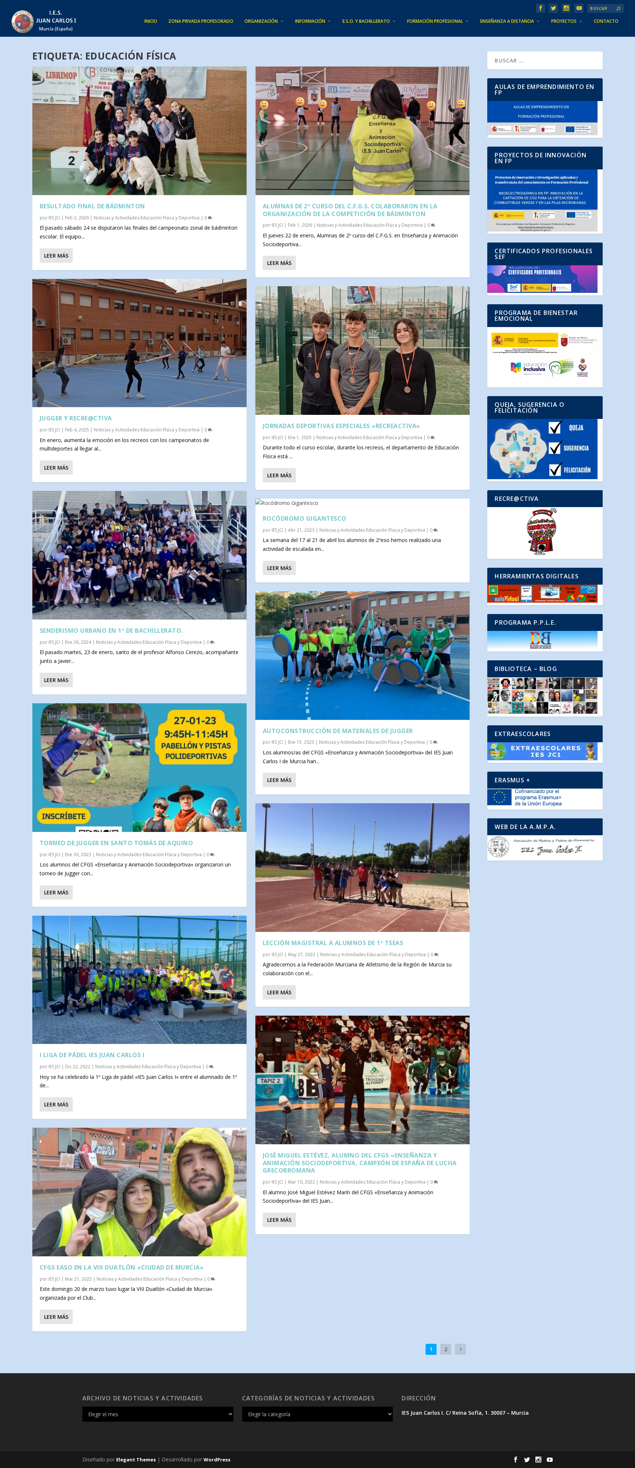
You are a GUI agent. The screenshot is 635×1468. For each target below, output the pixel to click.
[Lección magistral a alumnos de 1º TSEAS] (362, 867)
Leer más (56, 255)
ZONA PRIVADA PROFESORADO (200, 21)
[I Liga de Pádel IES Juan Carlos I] (139, 980)
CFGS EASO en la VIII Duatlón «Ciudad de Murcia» (122, 1267)
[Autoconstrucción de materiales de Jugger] (362, 655)
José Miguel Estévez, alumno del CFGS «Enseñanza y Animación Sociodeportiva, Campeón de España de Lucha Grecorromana (360, 1163)
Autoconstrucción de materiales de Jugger (338, 731)
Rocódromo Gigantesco (305, 518)
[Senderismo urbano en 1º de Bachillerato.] (139, 555)
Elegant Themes (136, 1459)
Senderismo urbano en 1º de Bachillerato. (111, 631)
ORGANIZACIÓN (261, 21)
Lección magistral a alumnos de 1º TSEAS (333, 943)
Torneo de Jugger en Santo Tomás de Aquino (116, 843)
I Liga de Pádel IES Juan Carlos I (92, 1055)
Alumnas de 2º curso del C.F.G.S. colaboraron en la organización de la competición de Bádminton (350, 210)
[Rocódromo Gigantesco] (362, 503)
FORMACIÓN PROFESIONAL (435, 21)
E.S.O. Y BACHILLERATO (366, 21)
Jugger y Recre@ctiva (76, 418)
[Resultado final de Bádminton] (139, 131)
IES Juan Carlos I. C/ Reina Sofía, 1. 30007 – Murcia (465, 1412)
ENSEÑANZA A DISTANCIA (507, 21)
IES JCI (54, 218)
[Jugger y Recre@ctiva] (139, 343)
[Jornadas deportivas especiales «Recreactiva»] (362, 350)
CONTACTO (606, 21)
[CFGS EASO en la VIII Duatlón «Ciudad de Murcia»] (139, 1192)
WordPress (217, 1459)
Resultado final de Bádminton (92, 206)
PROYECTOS (564, 21)
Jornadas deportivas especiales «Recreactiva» (341, 426)
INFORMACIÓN (310, 21)
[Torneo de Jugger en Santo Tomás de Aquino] (139, 767)
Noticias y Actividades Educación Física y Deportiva (147, 218)
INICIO (150, 21)
